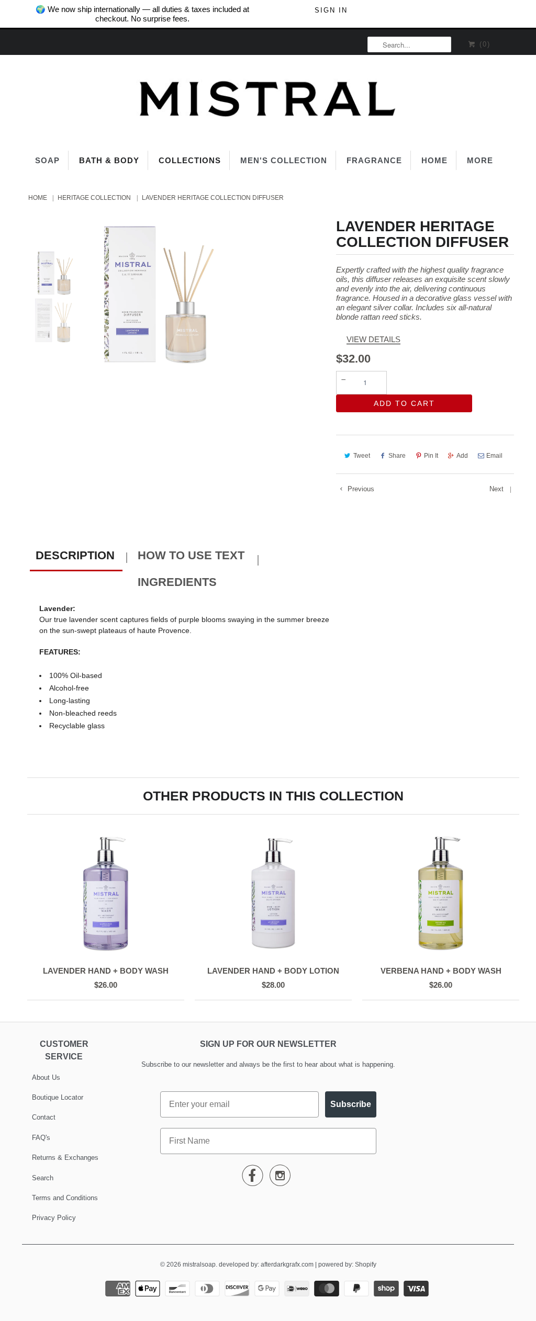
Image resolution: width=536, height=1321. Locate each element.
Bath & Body (109, 160)
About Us (46, 1077)
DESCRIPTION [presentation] (75, 555)
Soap (47, 160)
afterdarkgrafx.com (287, 1264)
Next (497, 489)
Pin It (431, 455)
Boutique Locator (57, 1097)
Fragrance (374, 160)
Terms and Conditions (65, 1198)
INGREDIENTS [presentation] (177, 582)
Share (397, 455)
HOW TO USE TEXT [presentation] (191, 555)
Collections (190, 160)
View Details (373, 339)
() (483, 44)
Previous (359, 489)
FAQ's (41, 1138)
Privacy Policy (54, 1218)
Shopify (365, 1264)
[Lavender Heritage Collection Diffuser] (155, 291)
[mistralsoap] (268, 101)
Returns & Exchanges (65, 1157)
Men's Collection (283, 160)
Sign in (331, 10)
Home (434, 160)
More (480, 160)
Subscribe (350, 1104)
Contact (43, 1117)
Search (42, 1178)
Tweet (361, 455)
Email (494, 455)
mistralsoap (199, 1264)
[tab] (76, 557)
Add (462, 455)
